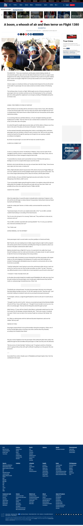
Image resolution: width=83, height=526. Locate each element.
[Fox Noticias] (65, 1)
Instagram (61, 514)
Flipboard (26, 34)
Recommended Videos (6, 9)
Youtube (64, 514)
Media (31, 4)
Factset (35, 518)
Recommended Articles (18, 9)
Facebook (19, 34)
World (21, 4)
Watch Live (32, 494)
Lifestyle (31, 463)
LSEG (30, 519)
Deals (57, 463)
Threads (23, 34)
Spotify (78, 514)
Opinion (26, 4)
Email (31, 34)
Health (44, 463)
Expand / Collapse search (64, 5)
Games (18, 494)
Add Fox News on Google (38, 34)
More (56, 4)
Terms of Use (72, 51)
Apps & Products (60, 494)
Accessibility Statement (48, 514)
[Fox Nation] (35, 1)
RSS (74, 514)
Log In (67, 5)
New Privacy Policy (14, 514)
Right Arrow (80, 15)
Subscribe (72, 57)
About (44, 494)
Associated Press (42, 28)
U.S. (10, 4)
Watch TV (72, 5)
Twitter (21, 34)
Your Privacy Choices (24, 514)
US (41, 21)
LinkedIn (69, 514)
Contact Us (42, 514)
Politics (15, 4)
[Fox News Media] (18, 1)
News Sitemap (8, 515)
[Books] (76, 1)
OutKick (51, 4)
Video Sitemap (13, 515)
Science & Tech (7, 494)
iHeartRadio (81, 514)
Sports (45, 4)
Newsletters (76, 514)
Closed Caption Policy (33, 514)
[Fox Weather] (51, 1)
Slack (71, 514)
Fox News (5, 5)
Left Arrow (2, 15)
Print (28, 34)
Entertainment (38, 4)
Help (38, 514)
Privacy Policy (65, 51)
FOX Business (72, 463)
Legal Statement (12, 519)
